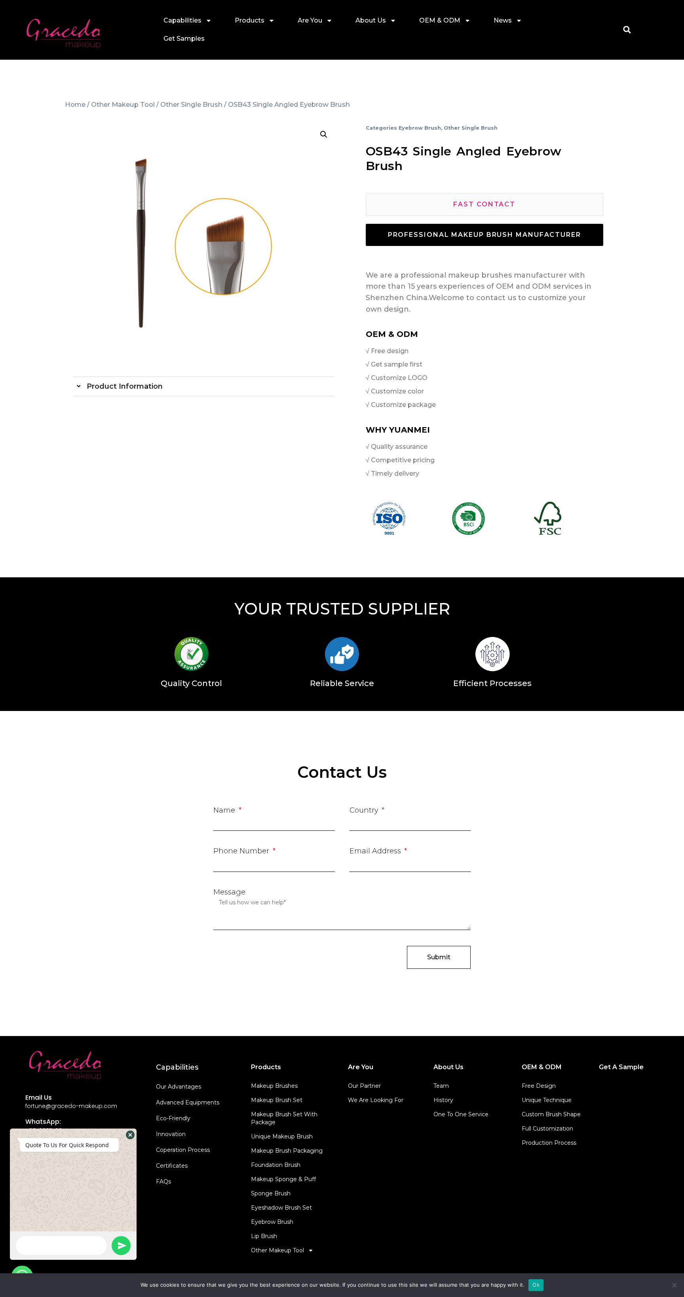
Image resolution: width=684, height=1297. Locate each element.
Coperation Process (183, 1149)
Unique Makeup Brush (282, 1136)
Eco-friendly (173, 1118)
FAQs (163, 1181)
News (503, 20)
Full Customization (547, 1128)
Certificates (172, 1165)
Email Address (376, 851)
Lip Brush (264, 1236)
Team (441, 1085)
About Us (370, 20)
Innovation (171, 1134)
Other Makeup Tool (123, 104)
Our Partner (364, 1085)
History (443, 1100)
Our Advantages (178, 1086)
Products (249, 20)
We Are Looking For (375, 1100)
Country (365, 810)
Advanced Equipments (187, 1102)
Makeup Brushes (274, 1085)
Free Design (539, 1085)
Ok (536, 1285)
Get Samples (184, 38)
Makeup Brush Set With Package (284, 1118)
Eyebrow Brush (420, 128)
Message (229, 892)
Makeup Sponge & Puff (283, 1179)
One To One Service (460, 1114)
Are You (310, 20)
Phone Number (242, 851)
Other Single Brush (191, 104)
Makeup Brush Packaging (287, 1150)
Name (225, 810)
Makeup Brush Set (276, 1100)
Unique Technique (547, 1100)
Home (75, 104)
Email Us (38, 1097)
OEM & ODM (439, 20)
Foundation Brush (275, 1164)
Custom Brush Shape (551, 1114)
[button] (627, 30)
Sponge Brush (271, 1193)
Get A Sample (621, 1067)
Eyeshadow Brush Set (281, 1207)
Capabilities (182, 20)
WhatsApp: (43, 1121)
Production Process (549, 1142)
